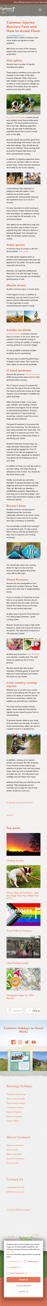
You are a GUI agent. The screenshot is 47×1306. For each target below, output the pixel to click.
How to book (12, 1149)
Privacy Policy (13, 1163)
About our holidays (15, 1145)
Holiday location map (16, 1094)
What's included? (14, 1154)
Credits (35, 1235)
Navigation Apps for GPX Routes (20, 997)
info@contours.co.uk (16, 1192)
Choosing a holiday (15, 1107)
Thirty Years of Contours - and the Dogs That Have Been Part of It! (23, 895)
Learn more (10, 1252)
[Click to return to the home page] (8, 10)
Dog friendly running (16, 1103)
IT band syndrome (32, 374)
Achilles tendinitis (14, 334)
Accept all (23, 1279)
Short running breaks (16, 1098)
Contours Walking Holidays (19, 1210)
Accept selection (23, 1285)
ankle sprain (23, 251)
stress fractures (33, 654)
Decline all (23, 1291)
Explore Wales (13, 1120)
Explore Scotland (14, 1116)
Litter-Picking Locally (17, 963)
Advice (10, 815)
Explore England (14, 1112)
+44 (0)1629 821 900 (15, 1187)
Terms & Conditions (15, 1158)
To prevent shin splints (16, 117)
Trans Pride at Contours (19, 930)
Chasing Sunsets (15, 860)
